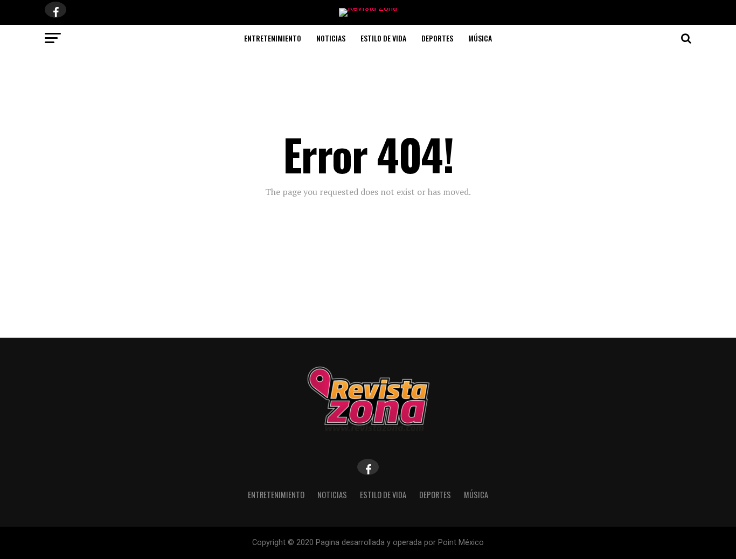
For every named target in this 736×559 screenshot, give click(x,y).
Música (480, 38)
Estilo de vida (383, 38)
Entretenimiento (272, 38)
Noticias (330, 38)
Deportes (437, 38)
